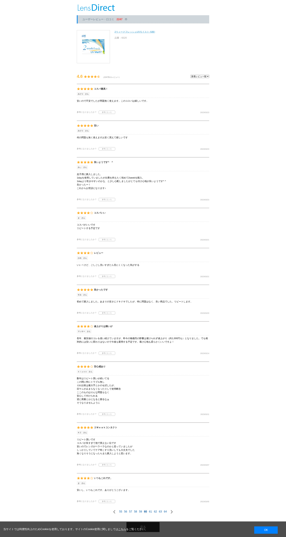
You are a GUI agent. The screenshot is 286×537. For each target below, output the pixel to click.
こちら (122, 529)
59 (140, 511)
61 (150, 511)
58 (135, 511)
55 (120, 511)
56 (125, 511)
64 (165, 511)
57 (130, 511)
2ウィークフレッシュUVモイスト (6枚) (135, 31)
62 (155, 511)
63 (160, 511)
